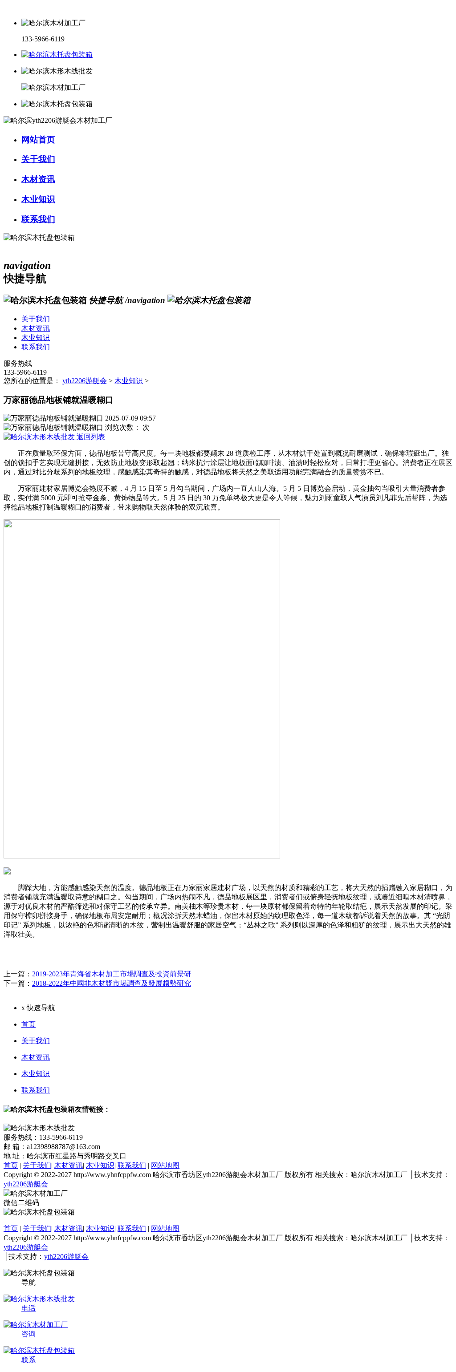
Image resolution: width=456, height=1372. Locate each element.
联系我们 (35, 1090)
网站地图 (165, 1165)
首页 (28, 1024)
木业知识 (128, 380)
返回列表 (90, 437)
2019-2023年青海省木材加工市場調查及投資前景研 (111, 974)
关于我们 (35, 1040)
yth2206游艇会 (84, 380)
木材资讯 (35, 1057)
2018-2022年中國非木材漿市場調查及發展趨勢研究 (111, 983)
